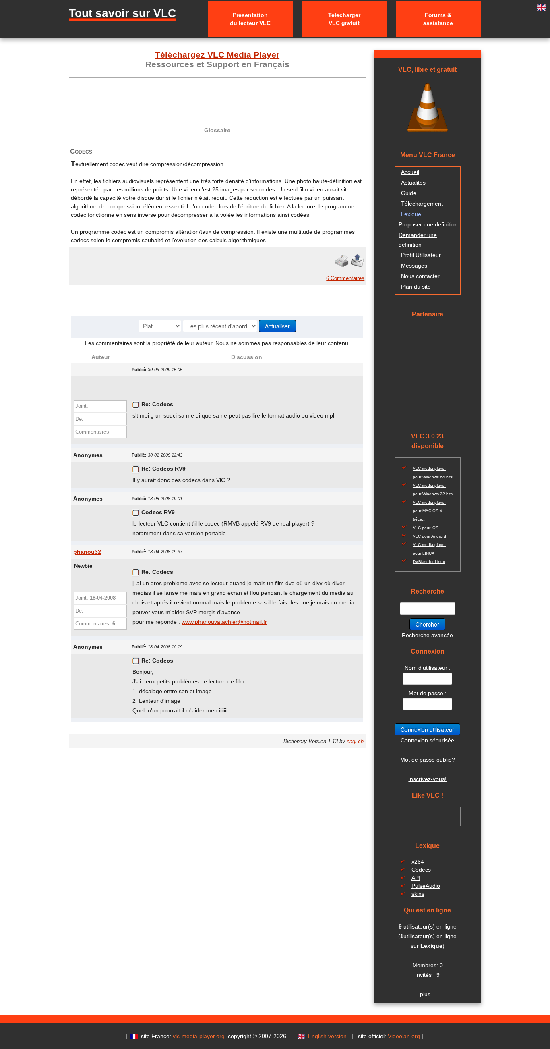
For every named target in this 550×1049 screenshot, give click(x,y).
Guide (408, 193)
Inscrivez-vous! (427, 779)
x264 (417, 861)
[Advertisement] (217, 97)
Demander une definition (418, 240)
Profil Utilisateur (421, 255)
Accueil (410, 172)
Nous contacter (420, 276)
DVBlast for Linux (429, 561)
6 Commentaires (345, 278)
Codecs (81, 151)
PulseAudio (425, 886)
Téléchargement (422, 203)
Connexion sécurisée (427, 740)
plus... (427, 994)
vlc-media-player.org (199, 1036)
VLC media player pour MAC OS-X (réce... (429, 510)
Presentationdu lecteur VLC (250, 19)
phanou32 (87, 551)
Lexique (411, 214)
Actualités (413, 182)
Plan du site (416, 286)
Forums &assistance (438, 19)
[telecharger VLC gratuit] (427, 107)
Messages (414, 265)
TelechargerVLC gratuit (344, 19)
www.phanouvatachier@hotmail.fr (224, 622)
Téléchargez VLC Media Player (217, 54)
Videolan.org (404, 1036)
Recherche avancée (427, 635)
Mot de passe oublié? (427, 759)
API (415, 878)
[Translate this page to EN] (541, 7)
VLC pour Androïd (429, 536)
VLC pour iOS (425, 528)
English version (327, 1036)
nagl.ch (355, 741)
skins (417, 894)
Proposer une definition (428, 224)
